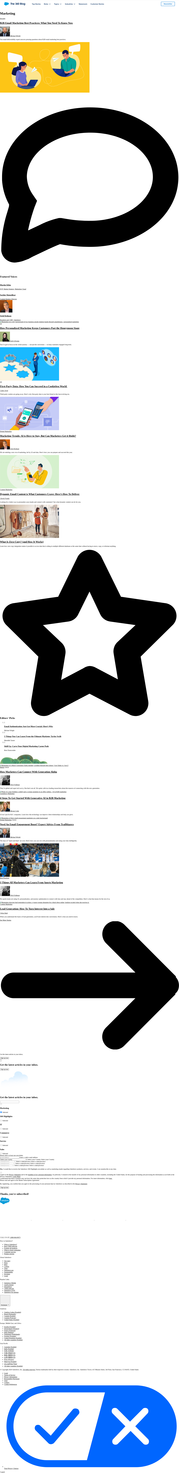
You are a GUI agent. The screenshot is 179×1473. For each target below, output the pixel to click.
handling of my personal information (40, 1175)
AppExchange (9, 1285)
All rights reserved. (29, 1370)
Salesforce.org (8, 1270)
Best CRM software (10, 1246)
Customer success (10, 1252)
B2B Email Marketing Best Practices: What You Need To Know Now (36, 23)
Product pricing (9, 1254)
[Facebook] (15, 1219)
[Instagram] (110, 1219)
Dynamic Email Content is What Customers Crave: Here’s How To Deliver (40, 494)
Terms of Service (9, 1375)
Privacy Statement (15, 1175)
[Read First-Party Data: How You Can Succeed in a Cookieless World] (29, 380)
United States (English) (11, 1320)
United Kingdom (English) (13, 1338)
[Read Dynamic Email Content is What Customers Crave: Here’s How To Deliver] (29, 488)
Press (6, 1263)
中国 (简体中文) (10, 1353)
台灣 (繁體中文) (10, 1357)
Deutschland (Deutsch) (11, 1329)
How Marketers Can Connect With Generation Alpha (28, 771)
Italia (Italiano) (9, 1332)
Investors (7, 1274)
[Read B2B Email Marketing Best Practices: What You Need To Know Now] (45, 92)
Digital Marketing (6, 431)
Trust (5, 1268)
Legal (6, 1276)
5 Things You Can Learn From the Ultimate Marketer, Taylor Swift (32, 736)
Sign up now (4, 1058)
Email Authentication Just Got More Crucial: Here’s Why (28, 726)
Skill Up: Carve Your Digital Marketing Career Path (26, 746)
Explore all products (10, 1248)
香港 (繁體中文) (10, 1355)
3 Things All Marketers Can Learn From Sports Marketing (31, 882)
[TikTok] (15, 1235)
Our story (7, 1261)
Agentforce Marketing (7, 794)
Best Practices (4, 878)
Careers (6, 1266)
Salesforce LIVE (9, 1290)
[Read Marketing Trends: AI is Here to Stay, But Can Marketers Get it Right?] (29, 429)
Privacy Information (10, 1377)
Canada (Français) (10, 1318)
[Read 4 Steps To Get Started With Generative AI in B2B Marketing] (33, 792)
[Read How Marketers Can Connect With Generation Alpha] (34, 765)
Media (2, 767)
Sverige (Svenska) (10, 1336)
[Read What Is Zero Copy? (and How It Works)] (29, 537)
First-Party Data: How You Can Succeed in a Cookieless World (33, 386)
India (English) (9, 1349)
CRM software (9, 1288)
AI (1, 324)
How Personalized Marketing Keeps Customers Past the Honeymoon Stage (39, 328)
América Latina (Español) (12, 1312)
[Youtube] (141, 1219)
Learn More (16, 1176)
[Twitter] (47, 1219)
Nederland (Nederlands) (12, 1334)
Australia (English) (10, 1347)
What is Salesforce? (10, 1244)
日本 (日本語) (9, 1351)
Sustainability (8, 1272)
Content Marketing (6, 490)
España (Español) (10, 1327)
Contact (6, 1382)
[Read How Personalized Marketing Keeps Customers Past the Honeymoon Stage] (39, 322)
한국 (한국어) (9, 1359)
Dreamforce (8, 1287)
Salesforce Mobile (10, 1283)
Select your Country (34, 1159)
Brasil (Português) (10, 1314)
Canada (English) (10, 1316)
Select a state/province (23, 1161)
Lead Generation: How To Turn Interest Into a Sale (27, 908)
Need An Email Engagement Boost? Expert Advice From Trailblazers (37, 824)
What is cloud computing (12, 1250)
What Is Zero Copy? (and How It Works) (22, 541)
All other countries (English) (13, 1340)
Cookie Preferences (10, 1384)
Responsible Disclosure (11, 1379)
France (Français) (10, 1330)
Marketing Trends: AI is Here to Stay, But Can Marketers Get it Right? (38, 436)
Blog (5, 1265)
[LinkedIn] (78, 1219)
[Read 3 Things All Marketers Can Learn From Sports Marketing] (29, 876)
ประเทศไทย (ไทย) (10, 1364)
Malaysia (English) (10, 1362)
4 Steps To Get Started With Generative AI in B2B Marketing (32, 798)
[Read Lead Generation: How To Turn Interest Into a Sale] (44, 902)
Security (2, 18)
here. (110, 1178)
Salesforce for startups (11, 1292)
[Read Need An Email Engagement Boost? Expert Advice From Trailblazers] (24, 818)
